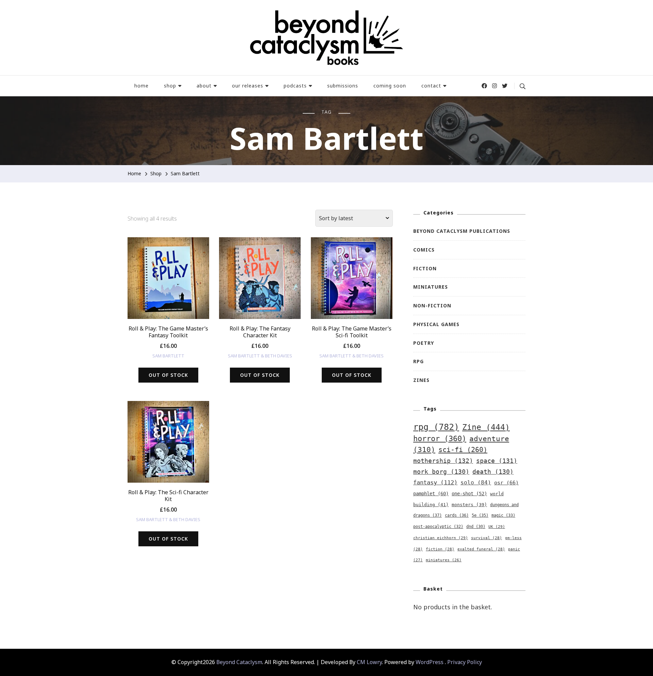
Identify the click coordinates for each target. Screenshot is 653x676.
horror (439, 438)
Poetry (423, 343)
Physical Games (436, 324)
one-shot (469, 493)
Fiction (425, 268)
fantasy (435, 482)
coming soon (389, 85)
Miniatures (430, 287)
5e (480, 515)
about (204, 85)
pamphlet (431, 493)
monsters (469, 504)
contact (431, 85)
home (141, 85)
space (496, 460)
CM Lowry (369, 662)
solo (476, 482)
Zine (486, 427)
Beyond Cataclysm (239, 662)
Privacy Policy (464, 662)
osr (506, 482)
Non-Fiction (432, 305)
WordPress (429, 662)
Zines (421, 380)
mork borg (441, 471)
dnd (475, 526)
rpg (436, 427)
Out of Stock (168, 375)
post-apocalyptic (438, 526)
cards (457, 515)
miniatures (444, 560)
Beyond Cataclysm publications (461, 231)
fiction (440, 549)
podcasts (295, 85)
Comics (424, 249)
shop (170, 85)
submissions (342, 85)
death (493, 471)
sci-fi (462, 450)
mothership (443, 460)
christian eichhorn (440, 537)
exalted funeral (481, 549)
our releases (247, 85)
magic (503, 515)
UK (496, 526)
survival (486, 538)
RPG (418, 361)
